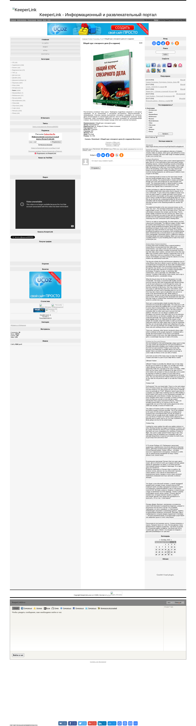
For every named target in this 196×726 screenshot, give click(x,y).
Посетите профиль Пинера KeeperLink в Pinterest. (45, 151)
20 (159, 552)
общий (125, 149)
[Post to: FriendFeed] (164, 65)
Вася (110, 149)
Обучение (15, 105)
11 (174, 547)
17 (171, 549)
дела (121, 149)
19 (156, 552)
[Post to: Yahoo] (169, 65)
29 (165, 554)
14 (162, 549)
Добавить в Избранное (18, 325)
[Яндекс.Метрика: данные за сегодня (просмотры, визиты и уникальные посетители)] (45, 306)
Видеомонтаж (16, 70)
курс (118, 149)
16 (168, 549)
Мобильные (16, 95)
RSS (48, 20)
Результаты (149, 136)
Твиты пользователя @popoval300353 (45, 126)
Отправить (95, 168)
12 (156, 549)
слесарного (131, 149)
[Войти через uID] (99, 155)
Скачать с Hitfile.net (112, 145)
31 (171, 554)
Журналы (15, 83)
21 (162, 552)
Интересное (16, 88)
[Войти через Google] (117, 155)
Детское (15, 75)
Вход (44, 20)
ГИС (13, 72)
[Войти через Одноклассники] (121, 155)
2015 (90, 39)
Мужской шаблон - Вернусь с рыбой (158, 101)
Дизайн (14, 77)
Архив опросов (160, 136)
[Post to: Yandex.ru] (148, 70)
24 (171, 552)
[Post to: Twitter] (148, 65)
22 (165, 552)
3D (13, 62)
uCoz (109, 595)
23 (102, 39)
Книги (14, 90)
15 (165, 549)
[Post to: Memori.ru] (180, 65)
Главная (13, 20)
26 (156, 554)
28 (162, 554)
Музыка (14, 98)
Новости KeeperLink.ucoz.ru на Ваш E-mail (45, 148)
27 (159, 554)
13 (159, 549)
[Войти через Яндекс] (112, 155)
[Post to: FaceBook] (153, 65)
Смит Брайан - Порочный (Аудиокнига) (159, 96)
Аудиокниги (16, 65)
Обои (14, 103)
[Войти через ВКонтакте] (103, 155)
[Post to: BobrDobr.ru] (174, 65)
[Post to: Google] (158, 65)
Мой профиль (21, 20)
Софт (14, 108)
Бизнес (14, 67)
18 (174, 549)
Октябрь (97, 39)
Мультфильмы (17, 100)
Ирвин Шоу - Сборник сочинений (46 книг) (160, 91)
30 (168, 554)
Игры (14, 85)
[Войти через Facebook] (108, 155)
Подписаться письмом (45, 144)
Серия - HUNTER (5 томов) (155, 87)
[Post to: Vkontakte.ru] (164, 70)
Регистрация (32, 20)
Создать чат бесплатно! (98, 662)
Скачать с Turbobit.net (112, 144)
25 (174, 552)
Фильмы (15, 110)
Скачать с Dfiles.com (113, 142)
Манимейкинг (16, 93)
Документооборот (18, 80)
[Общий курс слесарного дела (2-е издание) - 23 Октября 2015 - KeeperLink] (119, 723)
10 (171, 547)
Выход (39, 20)
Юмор (14, 113)
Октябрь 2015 (165, 540)
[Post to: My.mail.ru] (153, 70)
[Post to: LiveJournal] (158, 70)
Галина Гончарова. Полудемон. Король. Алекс (161, 82)
